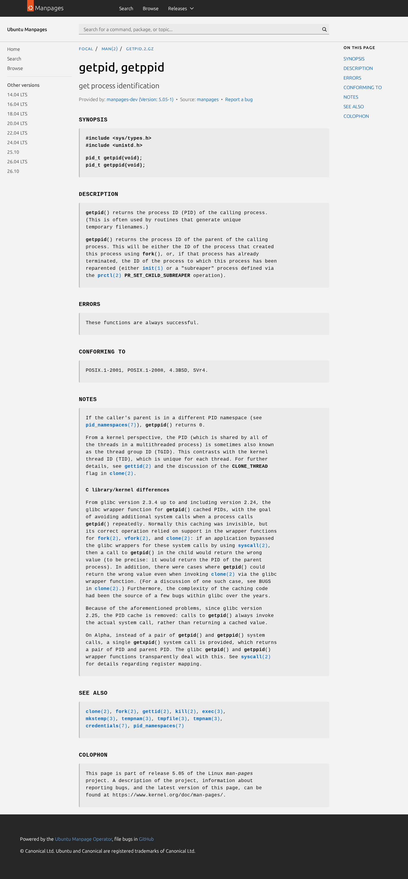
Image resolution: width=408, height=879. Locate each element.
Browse (151, 8)
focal (86, 48)
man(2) (110, 48)
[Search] (324, 29)
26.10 (13, 171)
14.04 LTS (17, 94)
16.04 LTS (17, 104)
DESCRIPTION (358, 68)
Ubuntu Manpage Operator (83, 839)
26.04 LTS (17, 161)
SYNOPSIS (353, 58)
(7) (111, 425)
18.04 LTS (17, 113)
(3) (212, 712)
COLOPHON (356, 116)
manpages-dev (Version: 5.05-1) (140, 99)
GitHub (146, 839)
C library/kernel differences (127, 490)
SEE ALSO (353, 106)
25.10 (13, 152)
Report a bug (239, 99)
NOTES (350, 97)
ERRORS (352, 77)
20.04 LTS (17, 123)
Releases (177, 8)
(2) (110, 275)
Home (13, 49)
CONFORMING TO (362, 87)
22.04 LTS (17, 132)
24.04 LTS (17, 142)
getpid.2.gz (140, 48)
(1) (152, 268)
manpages (208, 99)
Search (126, 8)
